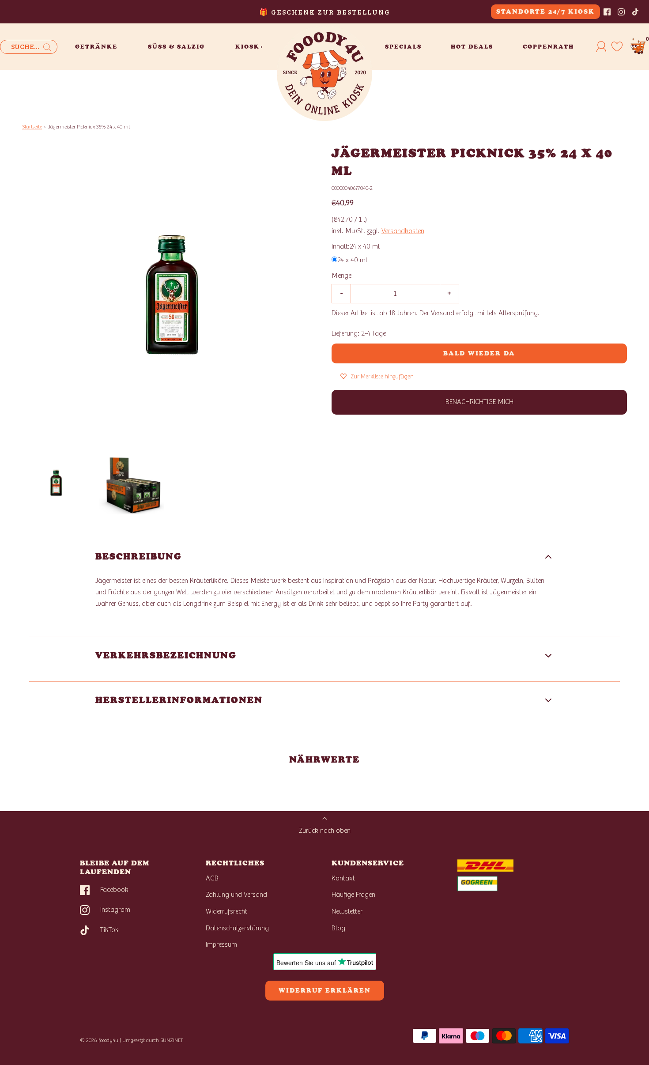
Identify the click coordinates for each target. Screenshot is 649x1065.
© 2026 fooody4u (99, 1040)
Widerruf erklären (325, 990)
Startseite (32, 127)
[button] (55, 482)
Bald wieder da (479, 353)
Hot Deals (472, 46)
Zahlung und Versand (236, 895)
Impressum (221, 944)
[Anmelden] (601, 46)
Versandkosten (402, 231)
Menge (341, 276)
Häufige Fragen (353, 895)
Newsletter (347, 911)
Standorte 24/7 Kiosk (545, 11)
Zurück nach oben (325, 831)
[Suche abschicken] (47, 47)
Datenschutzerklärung (237, 928)
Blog (338, 928)
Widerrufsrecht (226, 911)
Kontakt (343, 878)
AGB (212, 878)
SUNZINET (171, 1040)
